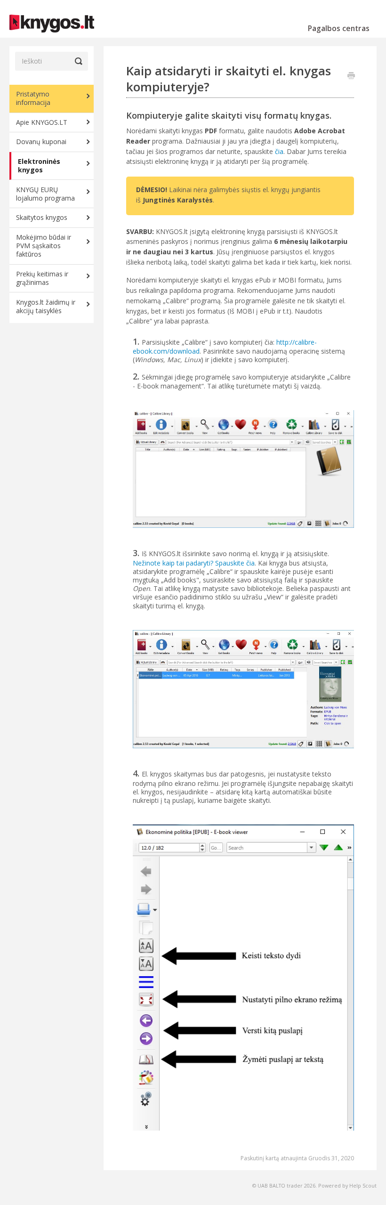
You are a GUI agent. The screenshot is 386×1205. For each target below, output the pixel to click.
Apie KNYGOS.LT (41, 122)
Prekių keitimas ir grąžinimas (42, 278)
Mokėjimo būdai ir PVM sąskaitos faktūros (43, 246)
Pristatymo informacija (33, 98)
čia (279, 151)
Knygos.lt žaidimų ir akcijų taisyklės (45, 306)
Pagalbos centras (339, 28)
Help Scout (363, 1185)
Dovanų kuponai (41, 141)
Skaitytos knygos (41, 217)
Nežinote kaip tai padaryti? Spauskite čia (194, 562)
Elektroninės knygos (39, 165)
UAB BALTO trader (280, 1185)
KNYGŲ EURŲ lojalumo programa (45, 193)
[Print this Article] (351, 76)
